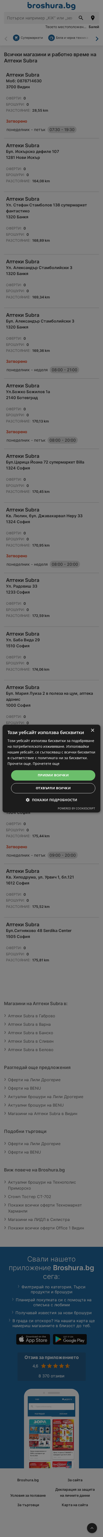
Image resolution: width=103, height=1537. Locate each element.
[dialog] (51, 768)
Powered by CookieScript (76, 808)
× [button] (92, 730)
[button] (51, 800)
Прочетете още (46, 763)
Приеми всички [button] (53, 775)
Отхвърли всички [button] (53, 788)
